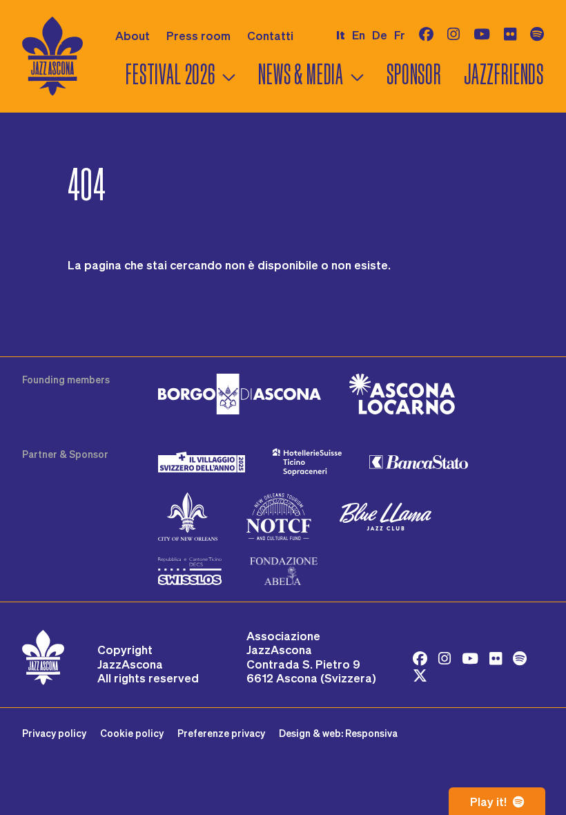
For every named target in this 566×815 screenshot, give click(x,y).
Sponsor (414, 74)
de (379, 34)
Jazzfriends (504, 74)
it (340, 35)
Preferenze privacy (221, 733)
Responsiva (371, 733)
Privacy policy (54, 733)
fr (399, 34)
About (132, 35)
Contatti (270, 35)
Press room (198, 35)
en (358, 34)
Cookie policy (132, 733)
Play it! (489, 801)
